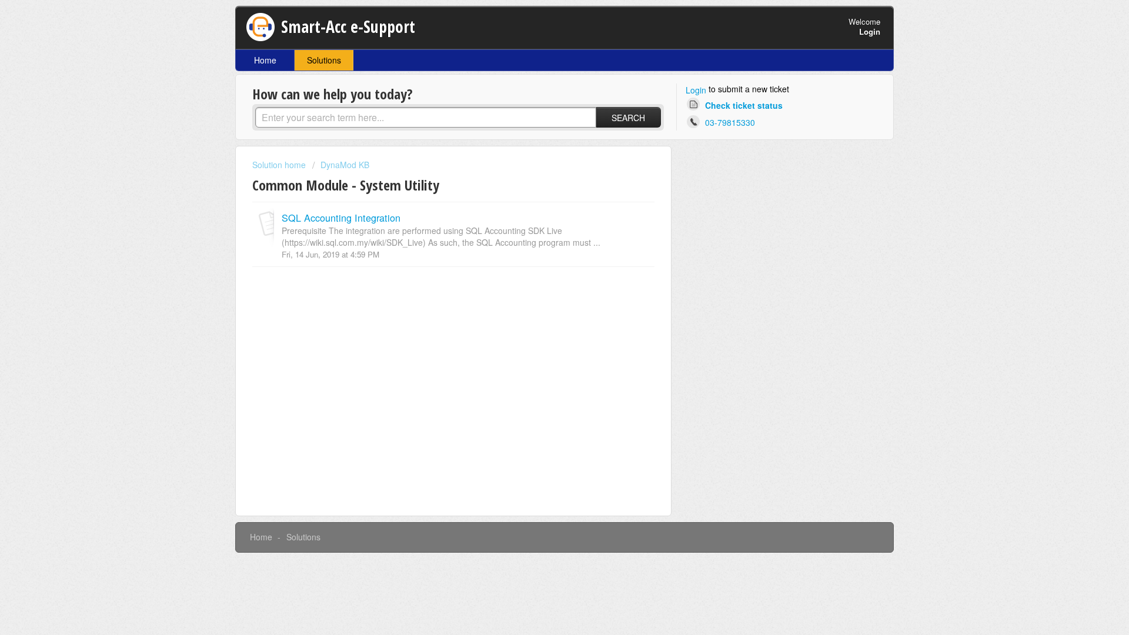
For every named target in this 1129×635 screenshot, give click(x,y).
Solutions (324, 60)
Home (265, 60)
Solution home (280, 165)
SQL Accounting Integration (341, 217)
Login (696, 90)
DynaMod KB (344, 165)
